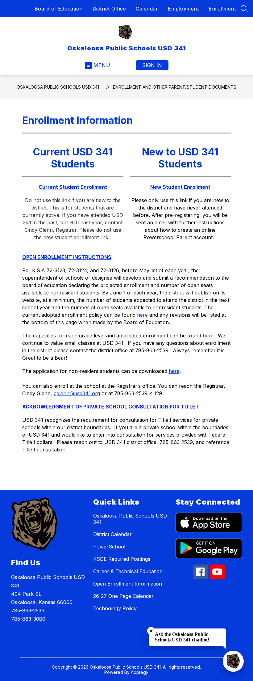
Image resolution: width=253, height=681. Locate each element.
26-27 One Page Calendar (123, 596)
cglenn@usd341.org (77, 393)
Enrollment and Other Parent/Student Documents (174, 87)
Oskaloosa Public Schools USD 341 (58, 87)
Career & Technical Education (128, 571)
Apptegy (139, 672)
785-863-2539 (27, 610)
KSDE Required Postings (121, 559)
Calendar (147, 9)
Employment (183, 9)
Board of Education (59, 9)
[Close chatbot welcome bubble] (151, 631)
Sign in (152, 65)
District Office (109, 9)
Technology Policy (115, 608)
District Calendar (112, 534)
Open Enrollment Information (127, 584)
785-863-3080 (28, 619)
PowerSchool (109, 547)
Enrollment (222, 9)
